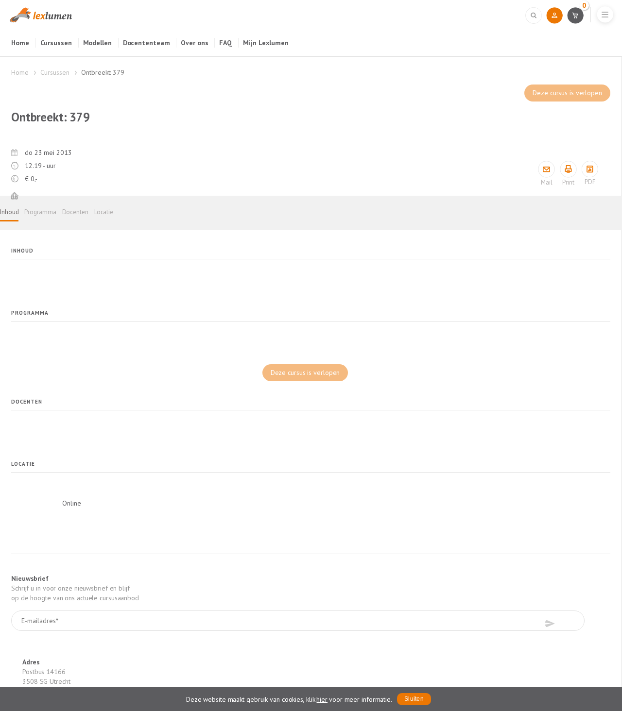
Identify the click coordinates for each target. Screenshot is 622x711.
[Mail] (546, 169)
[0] (575, 15)
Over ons (194, 42)
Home (20, 42)
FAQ (225, 42)
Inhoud (9, 212)
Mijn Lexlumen (266, 42)
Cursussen (56, 42)
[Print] (568, 169)
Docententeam (146, 42)
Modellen (97, 42)
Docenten (75, 212)
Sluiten (414, 698)
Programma (40, 212)
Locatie (103, 212)
